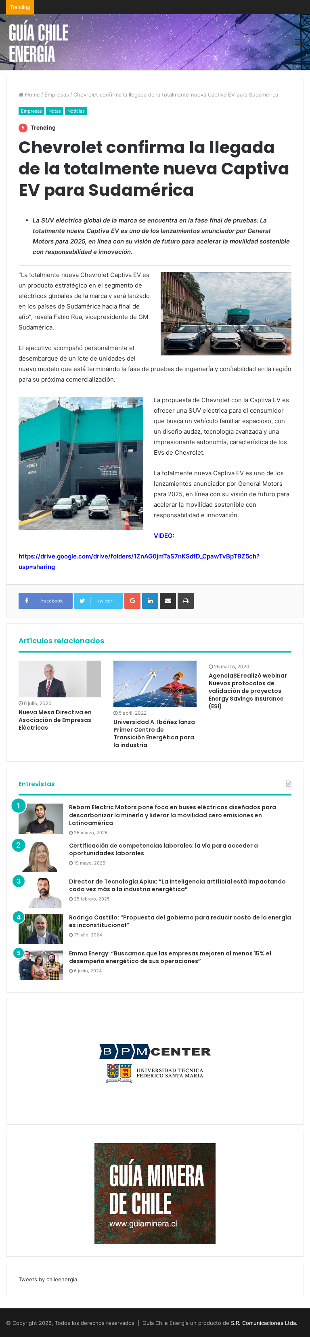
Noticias (76, 111)
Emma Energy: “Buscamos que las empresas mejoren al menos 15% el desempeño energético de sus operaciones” (170, 957)
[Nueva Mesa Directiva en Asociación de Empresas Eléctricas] (60, 679)
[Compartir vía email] (168, 601)
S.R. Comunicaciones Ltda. (264, 1323)
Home (31, 94)
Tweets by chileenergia (48, 1279)
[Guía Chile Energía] (44, 42)
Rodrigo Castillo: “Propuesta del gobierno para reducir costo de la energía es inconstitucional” (180, 921)
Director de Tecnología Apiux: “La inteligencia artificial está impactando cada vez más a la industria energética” (177, 885)
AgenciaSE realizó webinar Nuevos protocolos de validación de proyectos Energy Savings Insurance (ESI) (248, 691)
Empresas (56, 94)
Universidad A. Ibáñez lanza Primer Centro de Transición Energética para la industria (154, 733)
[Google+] (132, 601)
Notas (54, 111)
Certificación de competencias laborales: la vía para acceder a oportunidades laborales (163, 850)
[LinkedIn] (150, 601)
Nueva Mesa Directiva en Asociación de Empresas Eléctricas (55, 720)
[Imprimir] (186, 601)
